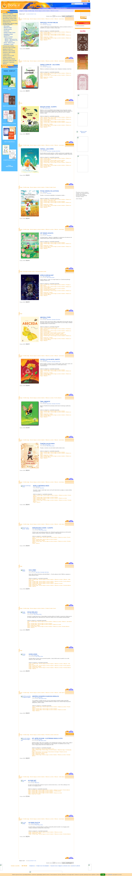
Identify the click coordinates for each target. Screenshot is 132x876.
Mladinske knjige (8, 27)
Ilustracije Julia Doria (56, 151)
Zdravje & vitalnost (7, 57)
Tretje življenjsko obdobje (9, 58)
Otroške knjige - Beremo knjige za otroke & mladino (10, 24)
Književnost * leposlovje (8, 62)
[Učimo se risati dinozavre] (82, 132)
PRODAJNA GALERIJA (61, 8)
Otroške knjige (81, 180)
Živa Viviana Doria (46, 276)
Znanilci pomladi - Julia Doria (50, 64)
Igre (56, 327)
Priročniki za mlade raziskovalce (8, 35)
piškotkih (110, 874)
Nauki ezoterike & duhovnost (10, 20)
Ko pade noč (32, 780)
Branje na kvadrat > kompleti (9, 15)
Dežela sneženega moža (41, 485)
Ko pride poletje (34, 822)
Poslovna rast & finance (8, 45)
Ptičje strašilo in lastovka (49, 191)
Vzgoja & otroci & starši (8, 55)
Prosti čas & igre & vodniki (9, 47)
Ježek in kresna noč (47, 275)
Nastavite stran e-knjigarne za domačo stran (60, 865)
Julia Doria (45, 23)
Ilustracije (79, 185)
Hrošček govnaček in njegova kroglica (45, 696)
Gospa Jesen (33, 654)
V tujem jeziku (6, 54)
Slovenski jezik (63, 334)
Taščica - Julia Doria (47, 149)
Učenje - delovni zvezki (9, 42)
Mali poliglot (7, 26)
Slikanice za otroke (8, 36)
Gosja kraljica (32, 612)
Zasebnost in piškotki (75, 865)
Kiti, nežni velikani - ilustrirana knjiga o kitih (47, 738)
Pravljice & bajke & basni (9, 32)
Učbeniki (57, 334)
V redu (102, 874)
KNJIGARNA (45, 8)
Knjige (26, 10)
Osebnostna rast (7, 21)
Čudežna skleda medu (47, 443)
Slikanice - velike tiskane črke (11, 40)
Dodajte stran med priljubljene (42, 865)
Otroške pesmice (8, 29)
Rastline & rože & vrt (8, 49)
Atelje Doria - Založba (8, 13)
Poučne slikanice (8, 38)
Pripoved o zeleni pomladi (49, 22)
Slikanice (5, 63)
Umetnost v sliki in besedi (9, 52)
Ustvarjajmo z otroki (8, 44)
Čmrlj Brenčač (45, 401)
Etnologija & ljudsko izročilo (9, 16)
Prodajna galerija (81, 183)
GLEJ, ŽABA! (32, 570)
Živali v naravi (51, 748)
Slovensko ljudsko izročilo (41, 271)
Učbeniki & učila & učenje (9, 50)
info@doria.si (32, 865)
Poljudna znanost (63, 751)
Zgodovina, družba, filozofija (10, 60)
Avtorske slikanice (9, 41)
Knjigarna (22, 10)
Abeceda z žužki (45, 317)
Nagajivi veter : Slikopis (48, 107)
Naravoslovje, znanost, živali (9, 18)
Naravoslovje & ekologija (53, 751)
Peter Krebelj (33, 781)
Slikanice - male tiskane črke (11, 39)
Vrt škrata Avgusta (46, 233)
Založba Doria (81, 178)
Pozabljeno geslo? (80, 20)
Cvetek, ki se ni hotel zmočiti (50, 359)
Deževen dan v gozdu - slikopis (42, 528)
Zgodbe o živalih (60, 161)
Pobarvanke (6, 30)
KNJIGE (52, 8)
